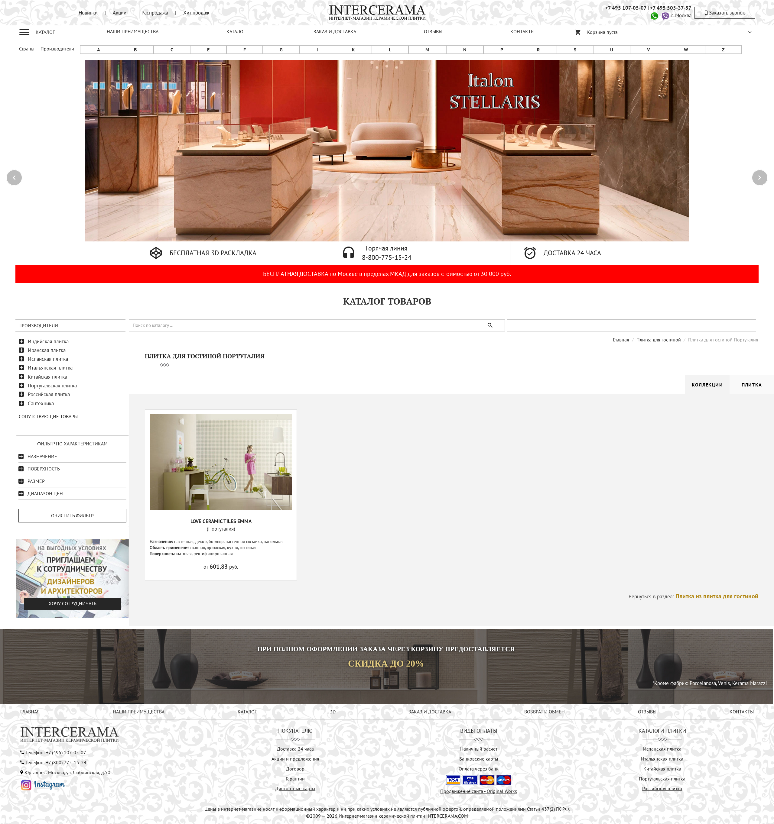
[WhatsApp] (654, 15)
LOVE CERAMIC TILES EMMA (221, 521)
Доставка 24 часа (295, 749)
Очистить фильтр (72, 515)
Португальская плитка (52, 385)
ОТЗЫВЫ (433, 31)
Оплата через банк (479, 769)
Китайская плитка (47, 376)
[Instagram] (43, 784)
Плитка (752, 385)
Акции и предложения (295, 759)
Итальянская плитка (50, 367)
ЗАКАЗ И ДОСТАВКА (335, 31)
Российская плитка (49, 394)
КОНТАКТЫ (522, 31)
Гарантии (295, 779)
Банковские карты (478, 759)
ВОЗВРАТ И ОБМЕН (544, 712)
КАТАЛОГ (236, 31)
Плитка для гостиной (658, 340)
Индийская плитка (48, 341)
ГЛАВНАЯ (30, 712)
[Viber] (665, 15)
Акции (119, 12)
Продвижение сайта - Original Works (478, 791)
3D (333, 712)
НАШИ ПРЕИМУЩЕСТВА (132, 31)
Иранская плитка (47, 350)
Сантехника (41, 403)
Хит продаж (196, 12)
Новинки (88, 12)
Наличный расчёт (478, 749)
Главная (621, 340)
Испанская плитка (48, 359)
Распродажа (154, 12)
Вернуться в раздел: (693, 596)
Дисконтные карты (295, 788)
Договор (295, 769)
